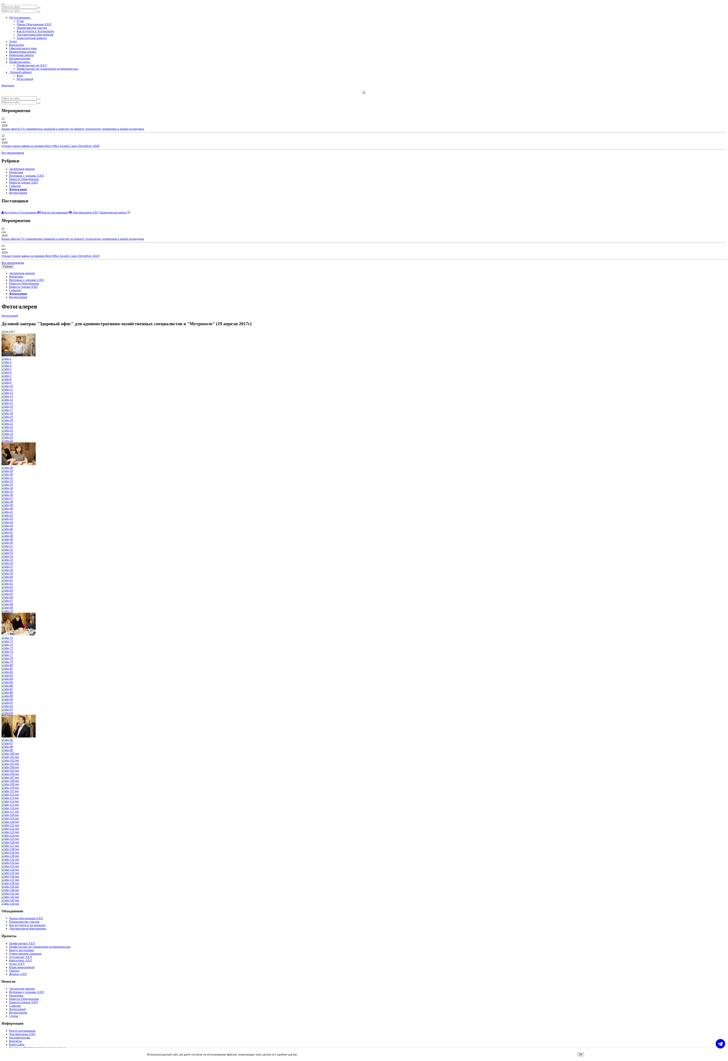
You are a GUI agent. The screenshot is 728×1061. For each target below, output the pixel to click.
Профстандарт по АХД (32, 65)
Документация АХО (85, 212)
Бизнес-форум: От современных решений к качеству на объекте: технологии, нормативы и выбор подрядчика (73, 128)
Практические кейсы (113, 212)
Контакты (8, 85)
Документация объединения (35, 34)
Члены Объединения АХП (34, 24)
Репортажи (16, 172)
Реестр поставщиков (54, 212)
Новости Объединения (24, 179)
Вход (20, 75)
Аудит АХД (16, 963)
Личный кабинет (20, 72)
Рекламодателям (19, 58)
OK (580, 1054)
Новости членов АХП (23, 182)
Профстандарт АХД (22, 943)
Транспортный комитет (32, 38)
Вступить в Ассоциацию (20, 212)
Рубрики (8, 266)
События (15, 186)
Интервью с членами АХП (26, 175)
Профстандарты (20, 62)
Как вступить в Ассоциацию (35, 31)
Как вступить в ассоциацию (27, 925)
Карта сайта (16, 1044)
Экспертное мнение (22, 168)
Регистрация (25, 79)
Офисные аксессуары (23, 48)
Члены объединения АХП (26, 918)
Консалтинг (16, 44)
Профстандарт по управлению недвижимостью (47, 68)
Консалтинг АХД (20, 960)
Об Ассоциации (20, 17)
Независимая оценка (22, 51)
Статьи (13, 1016)
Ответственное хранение (25, 953)
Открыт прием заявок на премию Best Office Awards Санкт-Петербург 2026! (51, 146)
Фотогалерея (18, 189)
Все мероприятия (13, 152)
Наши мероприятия (21, 967)
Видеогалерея (18, 192)
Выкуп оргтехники (21, 950)
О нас (20, 21)
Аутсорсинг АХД (20, 957)
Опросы (14, 970)
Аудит (13, 41)
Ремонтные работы (21, 55)
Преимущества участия (32, 27)
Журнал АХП (18, 974)
